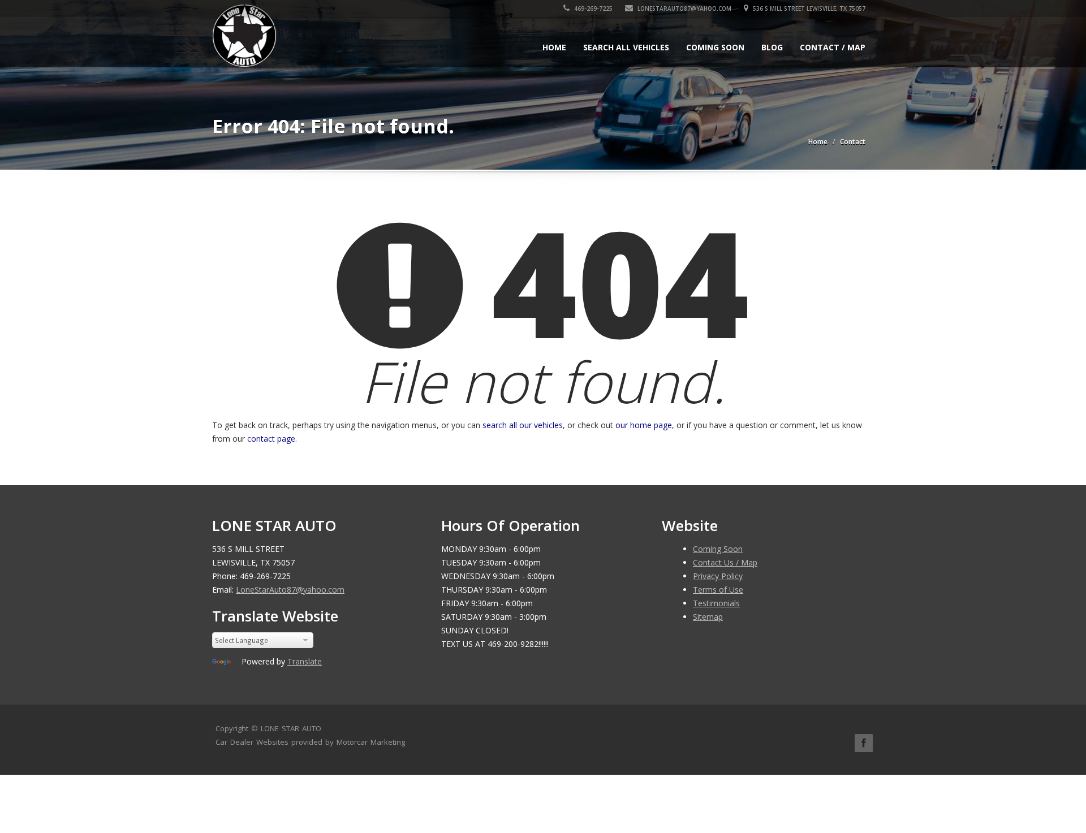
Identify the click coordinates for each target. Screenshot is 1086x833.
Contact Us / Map (725, 562)
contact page (271, 438)
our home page (643, 425)
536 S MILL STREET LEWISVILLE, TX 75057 (808, 8)
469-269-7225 (592, 8)
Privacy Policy (718, 576)
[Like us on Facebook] (864, 743)
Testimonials (716, 603)
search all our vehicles (522, 425)
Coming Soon (715, 47)
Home (554, 47)
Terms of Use (718, 589)
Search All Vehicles (626, 47)
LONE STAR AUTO (291, 728)
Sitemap (708, 616)
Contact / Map (832, 47)
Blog (772, 47)
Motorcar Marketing (371, 742)
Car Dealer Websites (252, 742)
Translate (304, 661)
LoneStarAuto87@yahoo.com (683, 8)
